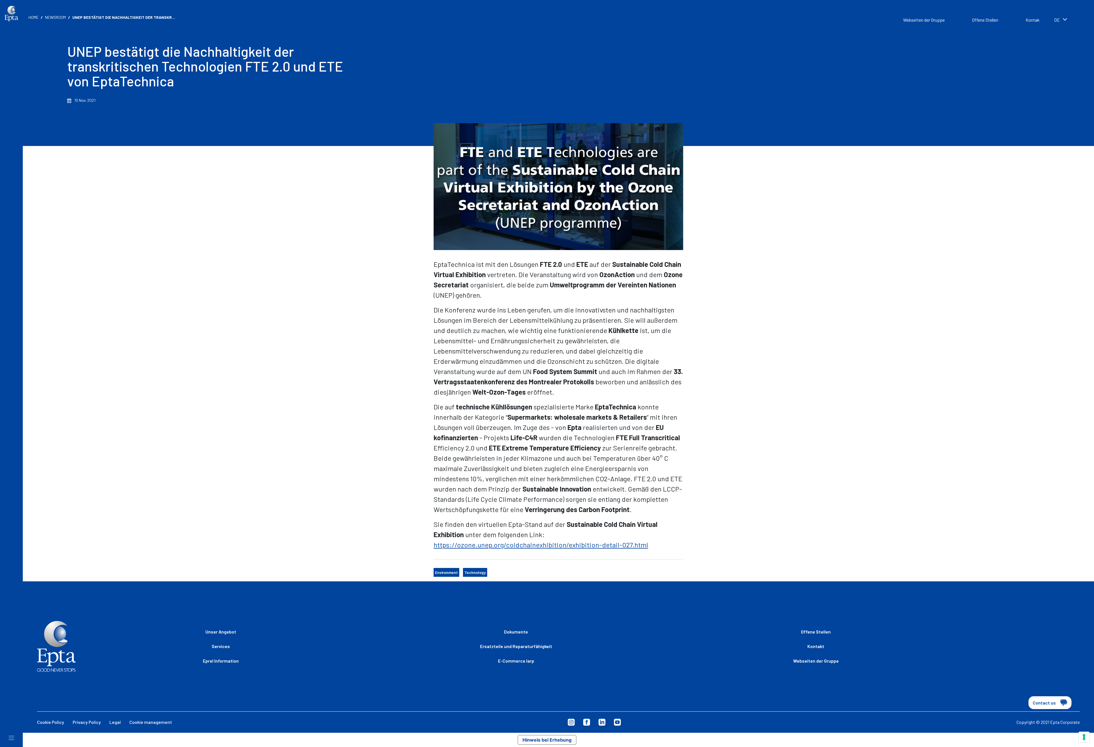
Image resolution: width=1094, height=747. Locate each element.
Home (33, 17)
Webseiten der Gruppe (924, 20)
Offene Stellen (985, 20)
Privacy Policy (87, 722)
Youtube (617, 722)
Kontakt (815, 646)
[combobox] (1068, 21)
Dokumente (516, 631)
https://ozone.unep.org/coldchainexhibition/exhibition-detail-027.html (541, 545)
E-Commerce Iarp (516, 660)
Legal (115, 722)
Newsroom (55, 17)
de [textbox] (1057, 20)
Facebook (586, 722)
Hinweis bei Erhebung (547, 740)
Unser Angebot (220, 631)
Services (221, 646)
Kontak (1033, 20)
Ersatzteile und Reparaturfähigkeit (516, 646)
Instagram (571, 722)
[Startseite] (11, 13)
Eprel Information (221, 660)
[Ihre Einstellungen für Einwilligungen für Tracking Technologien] (1084, 737)
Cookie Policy (50, 722)
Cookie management (150, 722)
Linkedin (602, 722)
